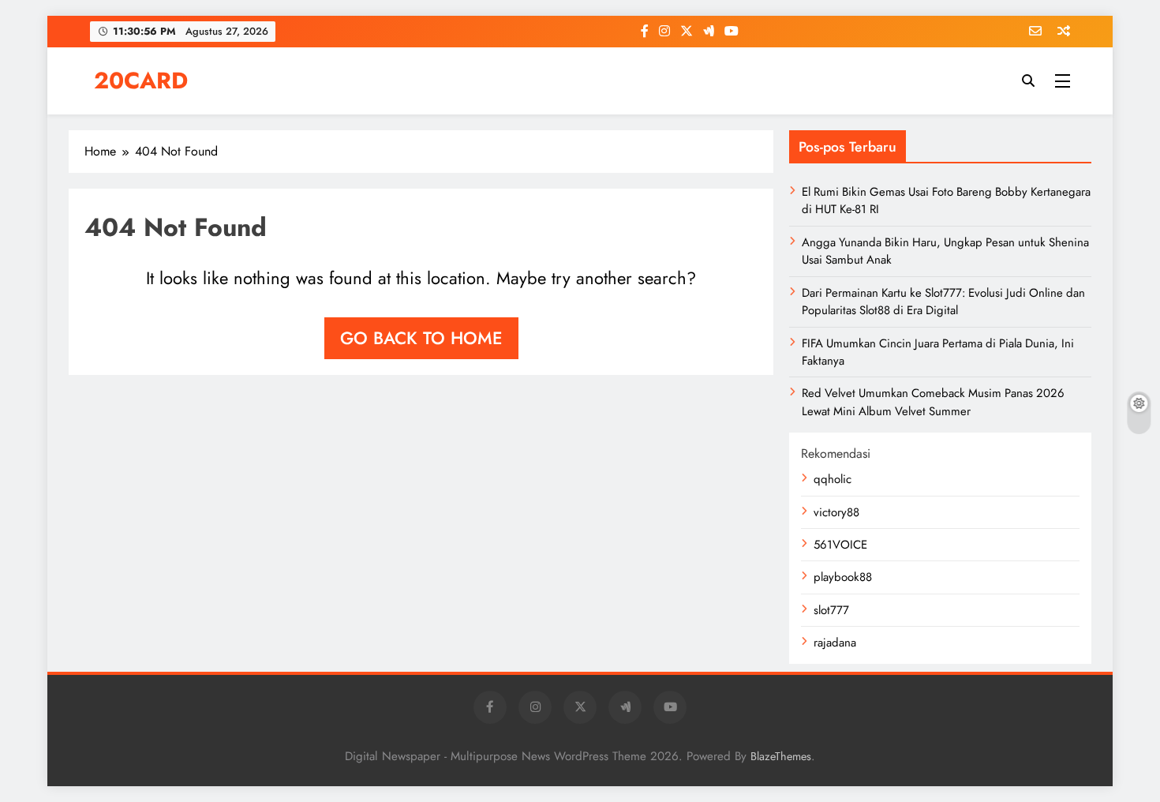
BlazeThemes (780, 756)
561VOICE (840, 544)
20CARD (141, 80)
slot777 (831, 610)
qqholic (832, 479)
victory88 (836, 512)
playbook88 (843, 577)
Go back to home (421, 337)
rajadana (835, 642)
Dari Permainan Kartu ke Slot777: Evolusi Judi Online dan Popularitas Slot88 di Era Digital (943, 301)
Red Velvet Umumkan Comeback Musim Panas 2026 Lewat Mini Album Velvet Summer (933, 401)
